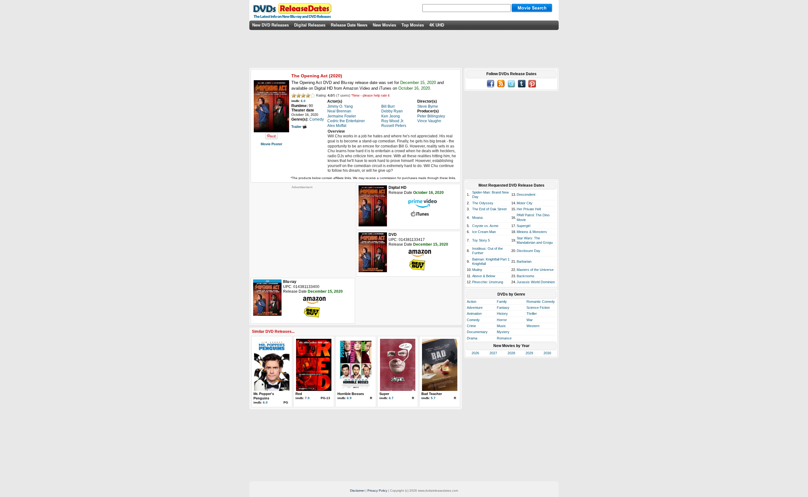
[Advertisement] (302, 228)
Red (298, 394)
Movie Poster (271, 144)
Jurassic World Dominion (536, 282)
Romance (504, 338)
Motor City (524, 203)
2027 (493, 353)
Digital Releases (309, 25)
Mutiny (477, 270)
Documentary (477, 332)
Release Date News (349, 25)
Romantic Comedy (540, 301)
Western (532, 326)
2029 (529, 353)
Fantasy (503, 307)
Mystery (503, 332)
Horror (502, 320)
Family (502, 301)
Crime (471, 326)
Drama (472, 338)
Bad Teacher (431, 394)
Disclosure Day (528, 251)
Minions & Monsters (532, 232)
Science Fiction (538, 307)
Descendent (526, 194)
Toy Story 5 (481, 240)
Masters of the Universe (535, 270)
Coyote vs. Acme (485, 226)
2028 (511, 353)
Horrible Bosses (350, 394)
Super (384, 394)
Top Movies (412, 25)
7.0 (307, 398)
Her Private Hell (529, 209)
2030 (547, 353)
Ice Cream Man (484, 232)
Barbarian (524, 261)
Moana (477, 217)
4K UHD (436, 25)
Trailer (296, 127)
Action (471, 301)
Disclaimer (357, 490)
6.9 (349, 398)
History (502, 313)
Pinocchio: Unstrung (487, 282)
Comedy (473, 320)
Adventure (475, 307)
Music (501, 326)
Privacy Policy (377, 490)
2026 (475, 353)
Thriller (531, 313)
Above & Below (483, 276)
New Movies (384, 25)
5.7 (433, 398)
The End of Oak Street (489, 209)
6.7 (391, 398)
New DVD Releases (270, 25)
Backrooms (525, 276)
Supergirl (523, 226)
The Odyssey (482, 203)
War (529, 320)
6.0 (303, 101)
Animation (474, 313)
